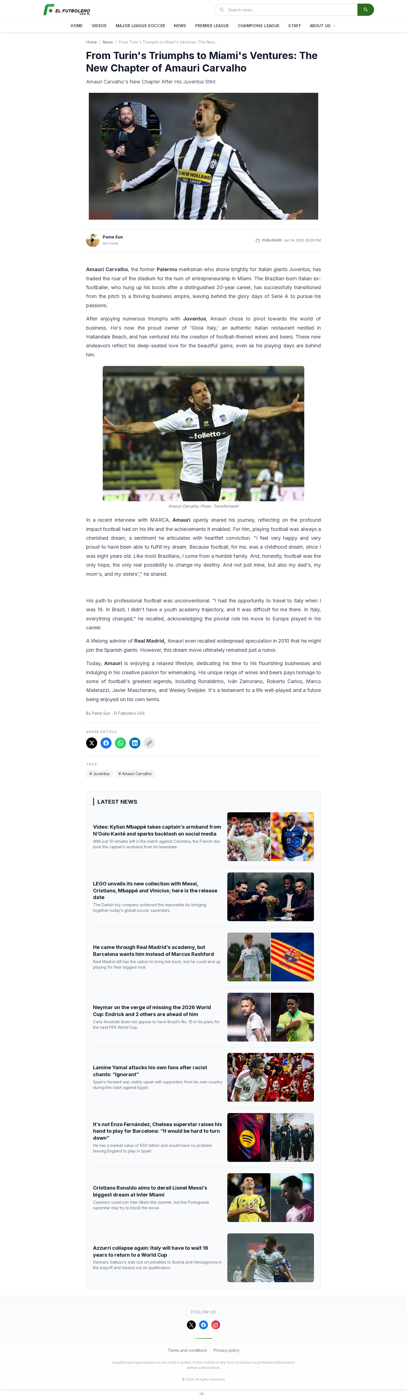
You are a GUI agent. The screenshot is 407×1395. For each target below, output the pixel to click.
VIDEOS (99, 25)
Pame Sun (113, 237)
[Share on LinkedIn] (134, 743)
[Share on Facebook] (106, 743)
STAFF (294, 25)
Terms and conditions (187, 1350)
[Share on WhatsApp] (120, 743)
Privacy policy (226, 1350)
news (108, 42)
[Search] (365, 10)
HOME (77, 25)
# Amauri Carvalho (135, 773)
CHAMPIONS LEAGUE (259, 25)
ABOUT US (320, 25)
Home (91, 42)
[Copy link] (149, 743)
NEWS (180, 25)
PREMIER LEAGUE (212, 25)
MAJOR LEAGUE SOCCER (140, 25)
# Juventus (99, 773)
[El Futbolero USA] (67, 9)
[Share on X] (91, 743)
